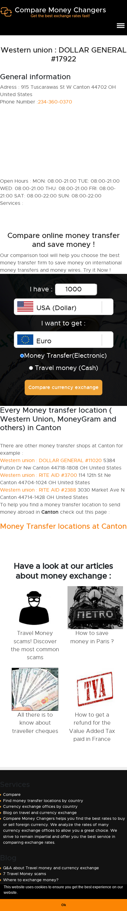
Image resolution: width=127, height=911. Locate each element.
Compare (12, 794)
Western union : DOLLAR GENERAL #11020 (51, 460)
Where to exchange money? (31, 879)
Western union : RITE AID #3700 (38, 475)
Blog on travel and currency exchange (40, 812)
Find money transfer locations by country (43, 800)
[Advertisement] (63, 141)
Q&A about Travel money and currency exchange (51, 867)
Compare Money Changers (53, 14)
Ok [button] (63, 905)
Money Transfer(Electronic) (65, 356)
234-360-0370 (55, 102)
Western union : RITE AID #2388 (38, 490)
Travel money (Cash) (65, 368)
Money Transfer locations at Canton (63, 526)
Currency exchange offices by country (40, 806)
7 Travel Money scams (24, 873)
